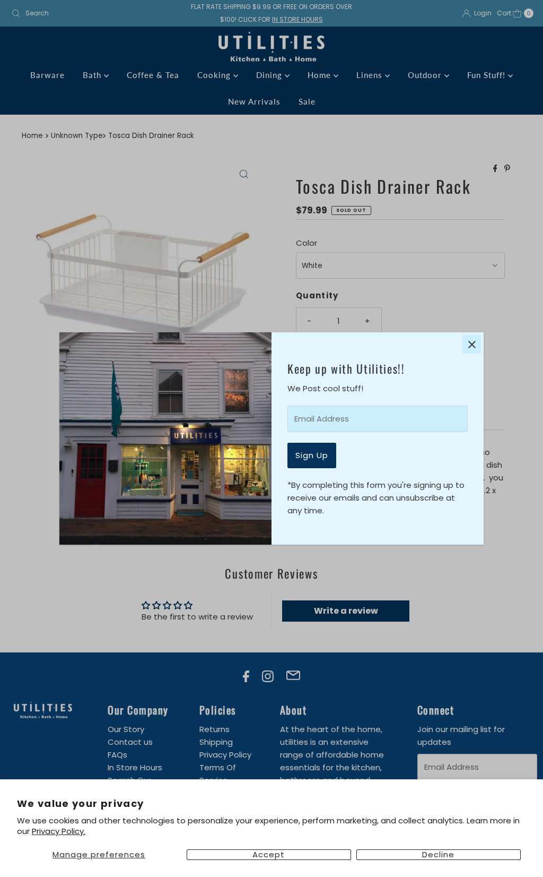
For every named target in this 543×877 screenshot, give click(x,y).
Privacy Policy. (58, 831)
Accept (268, 854)
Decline (438, 854)
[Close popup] (471, 344)
